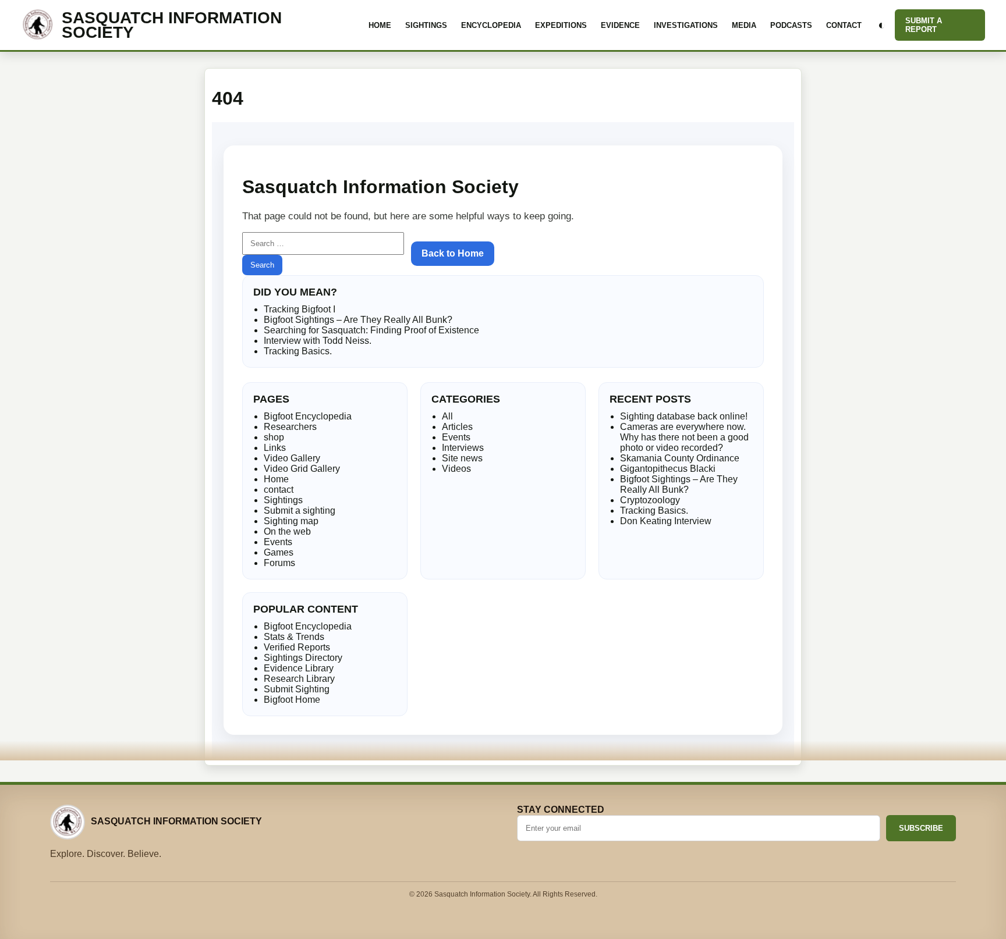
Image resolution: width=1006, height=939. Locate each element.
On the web (287, 531)
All (447, 416)
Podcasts (791, 25)
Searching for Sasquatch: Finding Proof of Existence (371, 330)
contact (278, 490)
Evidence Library (299, 668)
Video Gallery (292, 458)
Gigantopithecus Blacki (667, 469)
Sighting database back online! (684, 416)
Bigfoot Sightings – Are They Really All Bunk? (358, 320)
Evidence (620, 25)
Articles (457, 427)
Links (275, 448)
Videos (456, 469)
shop (274, 437)
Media (744, 25)
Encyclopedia (491, 25)
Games (278, 552)
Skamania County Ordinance (679, 458)
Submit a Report (923, 25)
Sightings (426, 25)
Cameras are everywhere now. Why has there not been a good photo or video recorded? (684, 437)
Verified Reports (297, 647)
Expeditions (561, 25)
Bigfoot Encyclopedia (308, 416)
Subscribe (921, 828)
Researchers (290, 427)
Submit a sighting (299, 510)
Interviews (463, 448)
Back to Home (452, 253)
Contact (844, 25)
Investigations (686, 25)
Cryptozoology (650, 500)
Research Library (299, 679)
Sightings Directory (303, 658)
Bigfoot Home (292, 700)
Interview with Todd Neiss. (317, 341)
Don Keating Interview (665, 521)
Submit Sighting (297, 689)
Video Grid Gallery (302, 469)
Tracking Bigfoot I (299, 309)
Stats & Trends (294, 637)
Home (380, 25)
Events (278, 542)
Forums (279, 563)
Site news (462, 458)
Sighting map (291, 521)
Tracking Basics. (298, 351)
